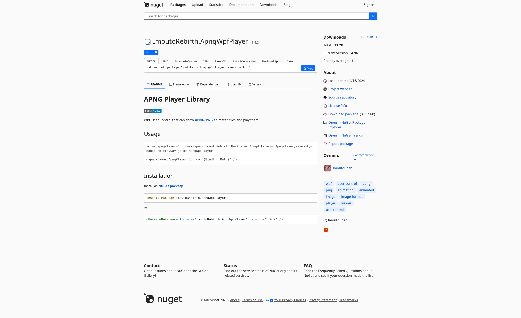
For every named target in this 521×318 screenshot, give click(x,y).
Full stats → (369, 37)
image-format (352, 196)
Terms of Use (252, 300)
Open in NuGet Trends (345, 135)
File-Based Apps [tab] (271, 61)
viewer (346, 203)
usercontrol (335, 209)
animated (366, 190)
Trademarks (348, 300)
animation (346, 190)
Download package (343, 114)
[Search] (373, 16)
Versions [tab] (257, 84)
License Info (337, 105)
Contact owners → (364, 157)
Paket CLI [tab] (220, 61)
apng (367, 183)
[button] (308, 68)
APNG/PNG (204, 120)
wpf (329, 183)
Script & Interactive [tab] (243, 61)
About (235, 300)
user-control (347, 183)
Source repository (342, 97)
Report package (340, 143)
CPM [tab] (206, 61)
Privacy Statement (323, 300)
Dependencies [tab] (209, 84)
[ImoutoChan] (327, 168)
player (331, 203)
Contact (152, 265)
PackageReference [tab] (185, 61)
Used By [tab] (236, 84)
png (329, 190)
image (331, 196)
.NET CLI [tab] (151, 61)
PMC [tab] (165, 61)
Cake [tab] (290, 61)
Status (230, 265)
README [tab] (156, 84)
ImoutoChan (342, 168)
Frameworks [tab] (181, 84)
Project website (340, 89)
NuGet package (171, 186)
